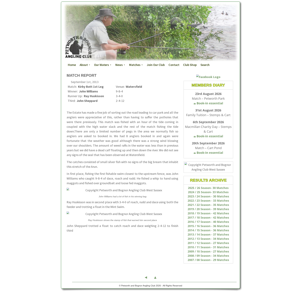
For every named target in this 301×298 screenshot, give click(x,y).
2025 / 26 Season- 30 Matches (208, 188)
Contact (174, 65)
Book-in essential (210, 103)
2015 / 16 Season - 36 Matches (208, 226)
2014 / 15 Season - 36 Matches (208, 230)
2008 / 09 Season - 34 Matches (208, 256)
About (84, 65)
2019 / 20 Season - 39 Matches (208, 209)
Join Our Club (156, 65)
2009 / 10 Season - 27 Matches (208, 251)
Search (205, 65)
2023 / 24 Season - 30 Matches (208, 196)
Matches (134, 65)
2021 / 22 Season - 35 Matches (208, 205)
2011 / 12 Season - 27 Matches (208, 243)
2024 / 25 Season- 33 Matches (208, 192)
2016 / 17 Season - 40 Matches (208, 222)
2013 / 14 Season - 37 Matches (208, 234)
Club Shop (190, 65)
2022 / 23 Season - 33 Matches (208, 200)
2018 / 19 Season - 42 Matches (208, 213)
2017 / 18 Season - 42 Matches (208, 217)
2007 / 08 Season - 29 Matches (208, 260)
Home (72, 65)
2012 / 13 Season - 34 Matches (208, 239)
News (119, 65)
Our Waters (101, 65)
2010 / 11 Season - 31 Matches (208, 247)
